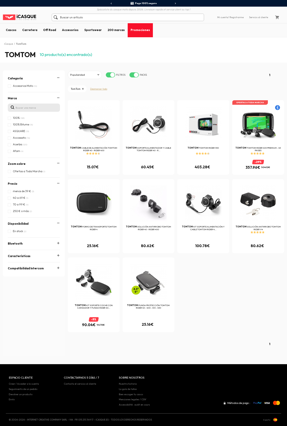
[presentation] (111, 3)
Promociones (140, 30)
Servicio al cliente (258, 17)
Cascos (11, 30)
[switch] (110, 74)
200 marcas (116, 30)
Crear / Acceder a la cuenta (24, 383)
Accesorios (70, 30)
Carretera (29, 30)
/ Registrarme (236, 17)
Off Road (49, 30)
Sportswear (93, 30)
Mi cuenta (222, 17)
